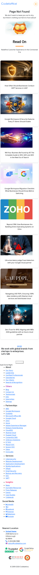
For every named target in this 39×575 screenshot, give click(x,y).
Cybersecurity (11, 459)
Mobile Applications (13, 466)
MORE (19, 346)
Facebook (10, 509)
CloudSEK (9, 430)
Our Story (9, 370)
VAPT (7, 478)
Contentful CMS (12, 437)
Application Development (15, 464)
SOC (7, 476)
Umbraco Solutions (13, 440)
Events (8, 492)
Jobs (7, 397)
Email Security (11, 471)
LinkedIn (10, 504)
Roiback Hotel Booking (14, 428)
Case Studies (10, 495)
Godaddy (9, 413)
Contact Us (10, 392)
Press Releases (11, 490)
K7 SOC (8, 442)
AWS (7, 409)
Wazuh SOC (10, 445)
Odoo (8, 449)
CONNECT (19, 362)
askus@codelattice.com (17, 543)
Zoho (8, 421)
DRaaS (8, 468)
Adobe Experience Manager (16, 425)
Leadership (10, 373)
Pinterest (10, 512)
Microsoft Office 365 (13, 416)
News (8, 485)
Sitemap (9, 401)
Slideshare (11, 514)
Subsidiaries (10, 377)
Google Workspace (13, 411)
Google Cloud (11, 418)
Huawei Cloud (11, 435)
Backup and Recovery (14, 473)
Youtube (10, 516)
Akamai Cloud (11, 433)
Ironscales (9, 452)
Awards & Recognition (14, 382)
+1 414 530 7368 (14, 541)
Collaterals (10, 497)
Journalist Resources (13, 488)
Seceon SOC (10, 447)
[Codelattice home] (9, 3)
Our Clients (10, 380)
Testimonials (10, 394)
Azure (8, 423)
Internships (10, 399)
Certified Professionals (14, 375)
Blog (7, 389)
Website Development (14, 461)
